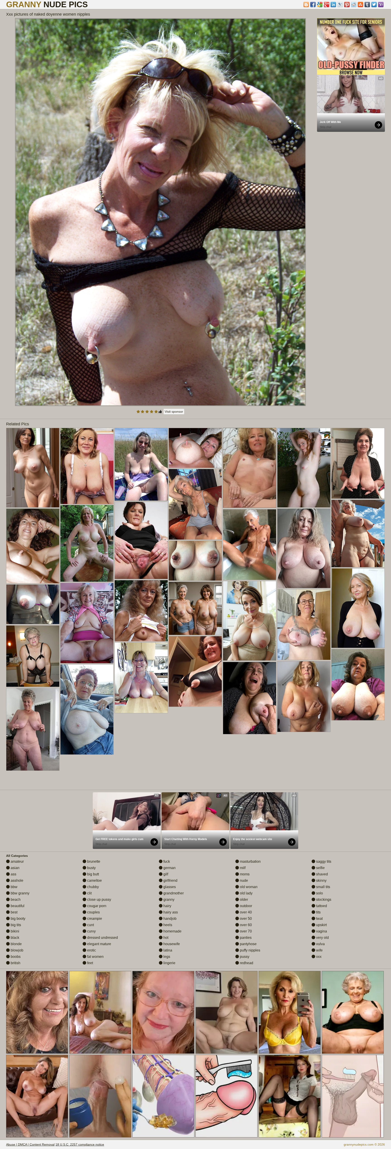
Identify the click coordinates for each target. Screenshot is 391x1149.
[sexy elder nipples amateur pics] (195, 561)
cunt (90, 925)
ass (13, 874)
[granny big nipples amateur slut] (141, 677)
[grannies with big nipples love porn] (33, 545)
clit (89, 893)
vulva (320, 944)
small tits (322, 887)
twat (319, 918)
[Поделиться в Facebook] (313, 4)
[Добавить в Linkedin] (333, 4)
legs (166, 957)
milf (242, 868)
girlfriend (169, 880)
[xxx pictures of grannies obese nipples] (141, 610)
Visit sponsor (174, 411)
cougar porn (96, 906)
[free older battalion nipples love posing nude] (358, 608)
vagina (321, 931)
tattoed (321, 906)
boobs (15, 957)
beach (15, 899)
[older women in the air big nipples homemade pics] (33, 656)
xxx (318, 957)
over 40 (245, 912)
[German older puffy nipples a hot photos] (358, 684)
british (15, 963)
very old (322, 937)
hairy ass (170, 912)
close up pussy (98, 899)
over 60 (245, 925)
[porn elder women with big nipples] (33, 729)
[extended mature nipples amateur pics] (358, 463)
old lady (246, 893)
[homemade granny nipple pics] (87, 709)
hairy (166, 906)
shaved (321, 874)
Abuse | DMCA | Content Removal (30, 1144)
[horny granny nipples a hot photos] (87, 623)
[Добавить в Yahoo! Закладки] (381, 4)
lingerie (168, 963)
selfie (320, 868)
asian (14, 868)
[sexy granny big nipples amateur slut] (249, 544)
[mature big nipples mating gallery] (87, 543)
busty (91, 868)
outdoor (245, 906)
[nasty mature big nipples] (141, 540)
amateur (17, 861)
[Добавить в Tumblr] (367, 4)
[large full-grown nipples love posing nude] (249, 698)
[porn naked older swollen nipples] (195, 504)
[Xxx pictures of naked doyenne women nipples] (160, 212)
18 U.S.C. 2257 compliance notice (79, 1144)
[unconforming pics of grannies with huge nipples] (195, 671)
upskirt (321, 925)
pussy (244, 957)
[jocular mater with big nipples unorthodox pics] (304, 468)
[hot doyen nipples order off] (33, 604)
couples (93, 912)
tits (318, 912)
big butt (92, 874)
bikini (14, 931)
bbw (13, 887)
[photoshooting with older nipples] (249, 621)
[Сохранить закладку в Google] (319, 4)
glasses (169, 887)
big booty (17, 918)
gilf (165, 874)
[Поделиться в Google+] (326, 4)
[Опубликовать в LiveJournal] (340, 4)
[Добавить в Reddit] (353, 4)
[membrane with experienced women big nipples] (304, 624)
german (169, 868)
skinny (321, 880)
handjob (169, 918)
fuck (166, 861)
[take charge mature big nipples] (304, 696)
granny (168, 899)
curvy (91, 931)
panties (245, 937)
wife (319, 950)
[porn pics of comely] (358, 533)
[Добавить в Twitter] (374, 4)
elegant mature (98, 944)
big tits (15, 925)
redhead (246, 963)
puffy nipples (249, 950)
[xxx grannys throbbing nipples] (141, 464)
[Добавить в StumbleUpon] (360, 4)
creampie (94, 918)
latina (167, 950)
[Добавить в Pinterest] (347, 4)
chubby (92, 887)
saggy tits (323, 861)
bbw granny (19, 893)
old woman (248, 887)
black (14, 937)
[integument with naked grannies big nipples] (304, 548)
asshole (16, 880)
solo (319, 893)
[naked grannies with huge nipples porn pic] (195, 448)
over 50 (245, 918)
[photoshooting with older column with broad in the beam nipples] (33, 468)
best (13, 912)
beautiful (17, 906)
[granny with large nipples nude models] (195, 608)
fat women (95, 957)
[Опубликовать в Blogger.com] (306, 4)
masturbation (250, 861)
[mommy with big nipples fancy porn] (87, 466)
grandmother (173, 893)
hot (165, 937)
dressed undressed (102, 937)
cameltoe (94, 880)
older (243, 899)
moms (244, 874)
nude (243, 880)
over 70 (245, 931)
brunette (93, 861)
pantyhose (248, 944)
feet (89, 963)
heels (167, 925)
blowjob (16, 950)
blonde (16, 944)
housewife (171, 944)
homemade (171, 931)
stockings (323, 899)
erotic (91, 950)
